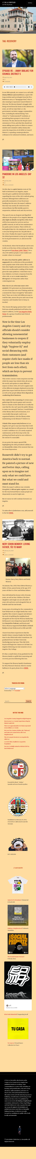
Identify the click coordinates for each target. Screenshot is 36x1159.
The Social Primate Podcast (16, 956)
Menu (30, 3)
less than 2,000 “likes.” (20, 250)
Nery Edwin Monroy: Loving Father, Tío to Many (16, 545)
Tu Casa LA (11, 1043)
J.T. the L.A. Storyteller (8, 2)
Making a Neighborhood (15, 928)
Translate (17, 690)
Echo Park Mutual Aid (10, 1014)
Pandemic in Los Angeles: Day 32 (16, 175)
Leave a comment (8, 185)
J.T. (5, 79)
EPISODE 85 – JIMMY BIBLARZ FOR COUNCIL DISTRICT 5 (17, 72)
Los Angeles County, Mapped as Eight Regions (17, 718)
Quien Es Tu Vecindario (14, 900)
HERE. (11, 513)
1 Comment (7, 81)
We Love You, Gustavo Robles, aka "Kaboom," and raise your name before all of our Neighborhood (17, 732)
